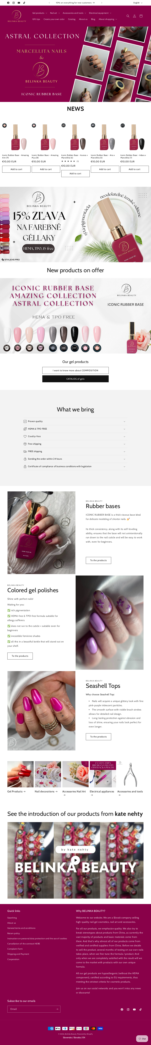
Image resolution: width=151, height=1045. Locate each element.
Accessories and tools (130, 791)
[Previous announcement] (49, 3)
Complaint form (15, 948)
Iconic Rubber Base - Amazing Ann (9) (15, 156)
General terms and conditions (21, 928)
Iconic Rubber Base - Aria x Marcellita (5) (103, 156)
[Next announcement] (102, 3)
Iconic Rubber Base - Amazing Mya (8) (45, 156)
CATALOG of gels (75, 379)
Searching (12, 917)
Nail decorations (44, 791)
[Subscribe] (57, 1009)
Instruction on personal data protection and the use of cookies (37, 938)
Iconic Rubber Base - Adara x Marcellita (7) (133, 156)
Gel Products (14, 791)
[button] (39, 13)
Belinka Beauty (71, 1034)
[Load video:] (75, 860)
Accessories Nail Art (74, 791)
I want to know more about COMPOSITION (75, 370)
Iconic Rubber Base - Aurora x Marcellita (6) (74, 156)
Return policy (13, 933)
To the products (98, 560)
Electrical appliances (102, 791)
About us (11, 923)
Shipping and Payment (18, 954)
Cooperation (13, 959)
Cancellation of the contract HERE (23, 943)
